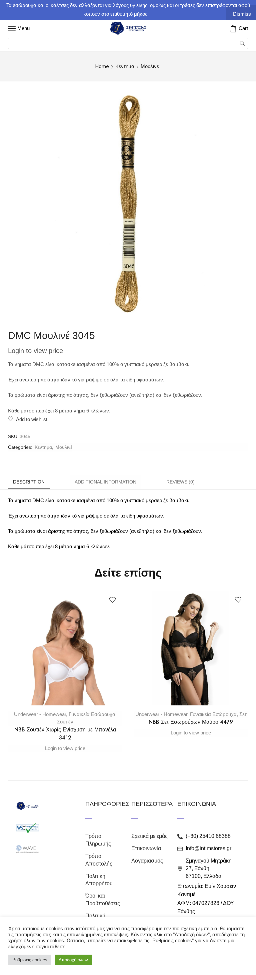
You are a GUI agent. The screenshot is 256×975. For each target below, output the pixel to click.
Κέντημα (124, 66)
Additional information (105, 481)
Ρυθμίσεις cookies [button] (29, 959)
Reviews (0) (180, 481)
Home (102, 66)
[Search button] (242, 43)
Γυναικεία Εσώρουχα (92, 714)
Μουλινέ (150, 66)
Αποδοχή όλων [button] (73, 959)
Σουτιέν (65, 721)
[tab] (29, 482)
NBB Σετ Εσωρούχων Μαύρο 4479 (191, 722)
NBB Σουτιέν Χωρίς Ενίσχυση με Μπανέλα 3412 (65, 733)
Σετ (243, 714)
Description (29, 481)
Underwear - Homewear (40, 714)
